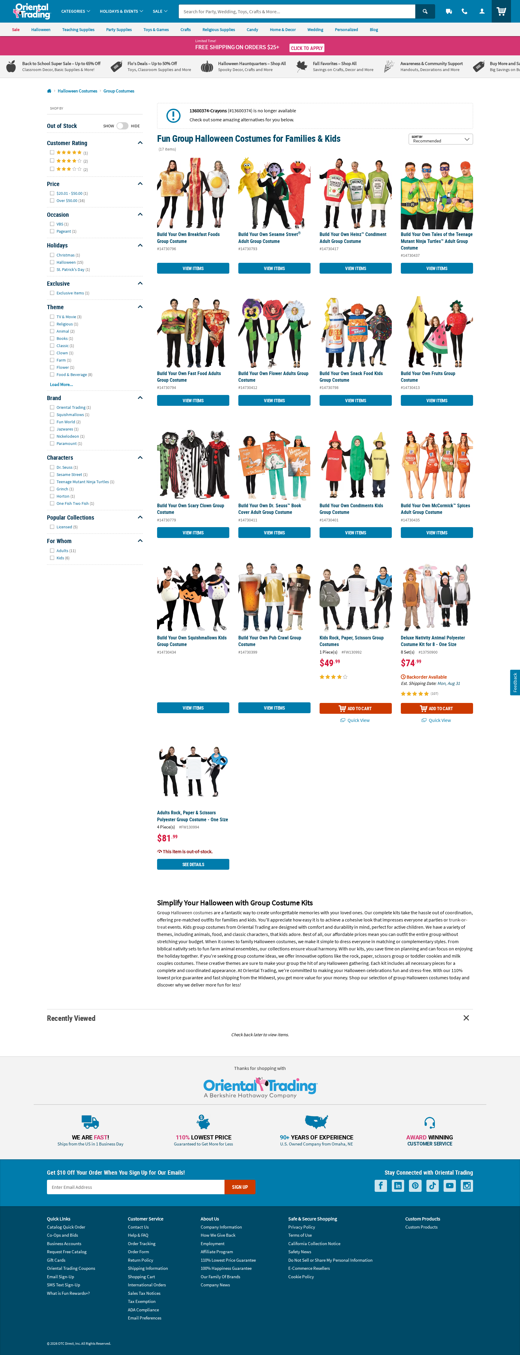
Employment (212, 1243)
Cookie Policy (301, 1276)
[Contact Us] (464, 11)
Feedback (515, 682)
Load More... (61, 384)
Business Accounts (64, 1243)
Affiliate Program (217, 1251)
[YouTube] (450, 1186)
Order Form (138, 1251)
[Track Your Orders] (449, 11)
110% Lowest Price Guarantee (228, 1260)
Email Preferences (144, 1318)
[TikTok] (432, 1186)
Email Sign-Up (60, 1276)
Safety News (299, 1251)
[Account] (482, 11)
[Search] (425, 11)
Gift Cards (56, 1260)
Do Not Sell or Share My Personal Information (330, 1260)
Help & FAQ (138, 1235)
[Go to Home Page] (49, 91)
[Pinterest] (415, 1186)
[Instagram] (467, 1186)
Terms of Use (300, 1235)
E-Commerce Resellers (309, 1268)
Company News (215, 1285)
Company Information (221, 1227)
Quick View (358, 720)
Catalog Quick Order (66, 1227)
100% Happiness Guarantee (226, 1268)
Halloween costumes (192, 912)
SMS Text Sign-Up (63, 1285)
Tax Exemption (142, 1301)
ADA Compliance (143, 1310)
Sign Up (240, 1187)
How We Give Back (218, 1235)
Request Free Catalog (67, 1251)
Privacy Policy (301, 1227)
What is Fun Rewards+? (68, 1293)
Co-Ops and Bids (62, 1235)
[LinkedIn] (398, 1186)
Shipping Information (148, 1268)
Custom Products (421, 1227)
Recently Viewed (71, 1018)
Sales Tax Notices (144, 1293)
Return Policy (140, 1260)
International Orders (147, 1285)
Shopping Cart (141, 1276)
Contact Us (138, 1227)
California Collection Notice (314, 1243)
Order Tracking (142, 1243)
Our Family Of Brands (220, 1276)
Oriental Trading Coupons (71, 1268)
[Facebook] (381, 1186)
